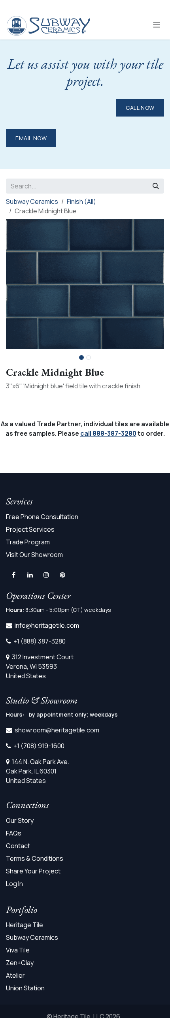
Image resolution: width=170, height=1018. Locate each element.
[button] (156, 355)
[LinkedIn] (30, 574)
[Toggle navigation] (156, 24)
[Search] (155, 186)
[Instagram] (46, 574)
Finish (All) (81, 201)
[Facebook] (13, 574)
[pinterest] (62, 574)
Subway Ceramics (32, 201)
